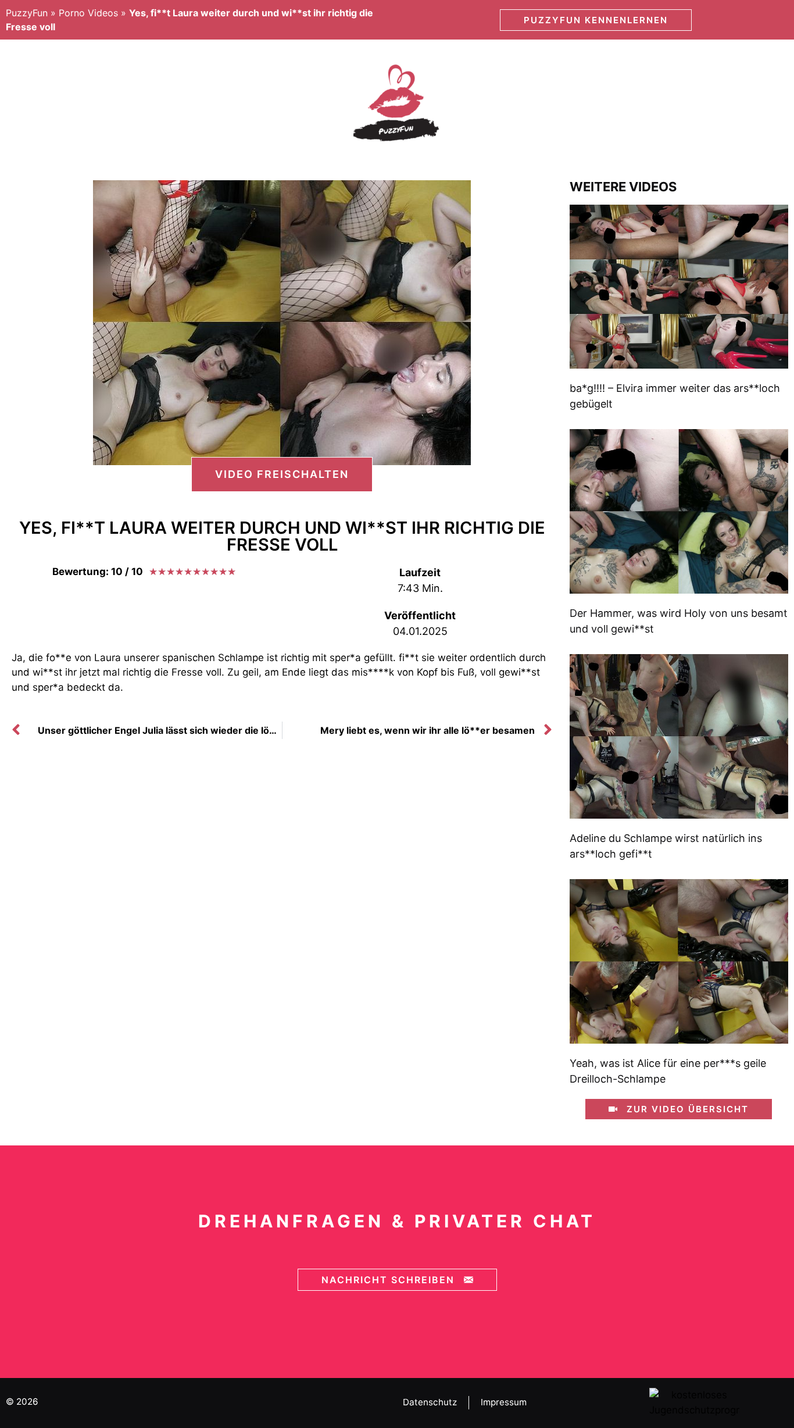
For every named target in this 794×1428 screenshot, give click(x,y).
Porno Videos (88, 13)
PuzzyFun (27, 13)
